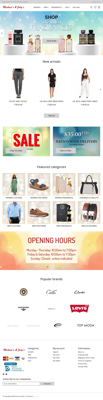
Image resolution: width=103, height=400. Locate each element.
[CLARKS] (79, 292)
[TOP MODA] (85, 326)
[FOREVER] (51, 309)
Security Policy (83, 367)
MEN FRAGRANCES (64, 226)
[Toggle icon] (91, 7)
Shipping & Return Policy (86, 358)
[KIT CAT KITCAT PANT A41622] (18, 83)
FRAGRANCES (32, 358)
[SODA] (57, 326)
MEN (29, 355)
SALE (29, 361)
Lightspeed (36, 396)
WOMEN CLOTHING (14, 197)
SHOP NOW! (51, 41)
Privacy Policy (82, 364)
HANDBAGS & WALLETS (89, 197)
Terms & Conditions (84, 361)
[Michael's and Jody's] (13, 7)
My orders (56, 355)
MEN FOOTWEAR (39, 226)
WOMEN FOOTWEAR (39, 197)
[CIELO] (51, 292)
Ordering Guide (83, 355)
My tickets (56, 358)
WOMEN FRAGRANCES (64, 197)
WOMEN (31, 352)
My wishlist (56, 361)
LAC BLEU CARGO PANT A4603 (85, 101)
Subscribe (47, 384)
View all (51, 115)
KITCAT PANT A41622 (18, 101)
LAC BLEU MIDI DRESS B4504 (51, 101)
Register (56, 352)
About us (81, 352)
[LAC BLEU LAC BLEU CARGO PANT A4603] (85, 83)
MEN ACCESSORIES (89, 226)
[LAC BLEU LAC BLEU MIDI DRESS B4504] (51, 83)
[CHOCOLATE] (23, 292)
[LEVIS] (79, 309)
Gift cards (76, 7)
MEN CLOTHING (14, 226)
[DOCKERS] (23, 309)
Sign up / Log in (96, 2)
